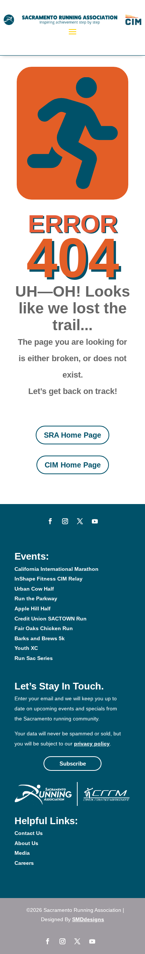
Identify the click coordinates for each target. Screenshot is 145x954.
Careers (24, 863)
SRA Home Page (72, 435)
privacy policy (92, 744)
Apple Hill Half (32, 609)
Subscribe (72, 763)
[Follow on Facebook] (50, 521)
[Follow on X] (80, 521)
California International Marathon (56, 569)
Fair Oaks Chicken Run (43, 628)
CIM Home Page (73, 465)
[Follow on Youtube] (95, 521)
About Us (26, 843)
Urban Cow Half (34, 589)
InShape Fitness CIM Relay (48, 579)
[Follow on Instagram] (65, 521)
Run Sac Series (33, 658)
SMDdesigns (88, 919)
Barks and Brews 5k (39, 638)
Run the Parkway (35, 598)
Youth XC (26, 648)
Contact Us (28, 833)
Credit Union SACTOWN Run (50, 619)
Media (22, 853)
